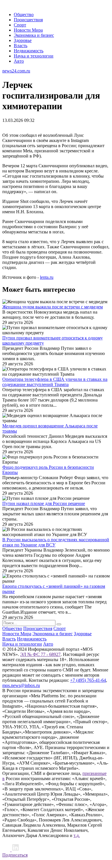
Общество (24, 14)
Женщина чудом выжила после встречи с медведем (52, 306)
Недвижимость (28, 50)
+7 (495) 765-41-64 (88, 680)
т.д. (77, 835)
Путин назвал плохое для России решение (43, 503)
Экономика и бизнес (34, 35)
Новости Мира (28, 30)
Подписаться (15, 855)
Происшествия (28, 19)
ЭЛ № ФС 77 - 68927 (40, 654)
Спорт (20, 24)
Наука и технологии (33, 55)
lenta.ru (46, 277)
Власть (20, 45)
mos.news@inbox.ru (21, 685)
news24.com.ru (16, 70)
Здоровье (23, 40)
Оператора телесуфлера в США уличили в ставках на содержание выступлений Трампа (54, 382)
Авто (19, 61)
